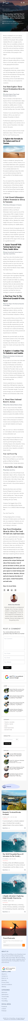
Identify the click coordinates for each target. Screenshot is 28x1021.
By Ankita (11, 769)
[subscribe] (23, 945)
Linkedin (4, 1008)
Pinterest (4, 1010)
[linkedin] (11, 590)
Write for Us (5, 978)
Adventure (21, 23)
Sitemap (4, 986)
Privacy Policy (5, 982)
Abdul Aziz (6, 817)
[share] (15, 590)
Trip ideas (4, 998)
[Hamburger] (23, 2)
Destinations (9, 727)
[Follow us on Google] (14, 677)
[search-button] (21, 2)
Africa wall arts (8, 558)
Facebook (4, 1006)
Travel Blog (8, 724)
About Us (4, 974)
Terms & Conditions (7, 984)
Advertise (4, 980)
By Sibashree (12, 691)
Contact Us (5, 976)
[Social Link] (4, 590)
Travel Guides (9, 722)
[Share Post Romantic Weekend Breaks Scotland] (24, 828)
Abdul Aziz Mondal (8, 21)
